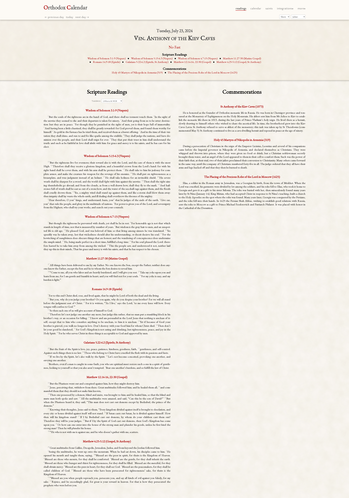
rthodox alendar (65, 7)
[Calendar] (298, 17)
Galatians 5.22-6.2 (147, 62)
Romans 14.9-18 (106, 62)
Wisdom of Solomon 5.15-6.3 (152, 58)
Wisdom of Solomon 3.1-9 (106, 58)
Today (69, 17)
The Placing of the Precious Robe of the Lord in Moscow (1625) (202, 72)
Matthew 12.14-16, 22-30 (192, 62)
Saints (269, 8)
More (301, 8)
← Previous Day (54, 17)
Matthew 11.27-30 (242, 58)
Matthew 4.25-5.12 (239, 62)
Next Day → (82, 17)
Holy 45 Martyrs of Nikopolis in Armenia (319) (137, 72)
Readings (241, 8)
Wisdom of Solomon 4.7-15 (197, 58)
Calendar (255, 8)
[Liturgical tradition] (284, 17)
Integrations (284, 8)
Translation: (96, 101)
